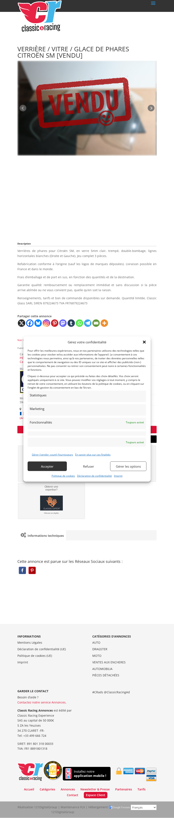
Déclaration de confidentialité (94, 476)
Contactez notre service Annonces (41, 702)
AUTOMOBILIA (102, 669)
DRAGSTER (99, 649)
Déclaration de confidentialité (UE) (41, 649)
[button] (144, 342)
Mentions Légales (29, 642)
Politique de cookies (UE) (34, 656)
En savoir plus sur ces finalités (93, 454)
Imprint (118, 476)
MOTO (96, 656)
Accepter (47, 466)
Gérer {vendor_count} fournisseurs (52, 454)
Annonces (68, 789)
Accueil (29, 789)
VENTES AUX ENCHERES (109, 662)
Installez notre (90, 773)
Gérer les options (128, 466)
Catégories (47, 789)
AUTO (96, 642)
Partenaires (123, 789)
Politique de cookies (63, 476)
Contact (72, 795)
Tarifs (142, 789)
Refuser (88, 466)
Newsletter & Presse (95, 789)
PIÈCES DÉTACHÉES (105, 675)
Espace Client (95, 795)
